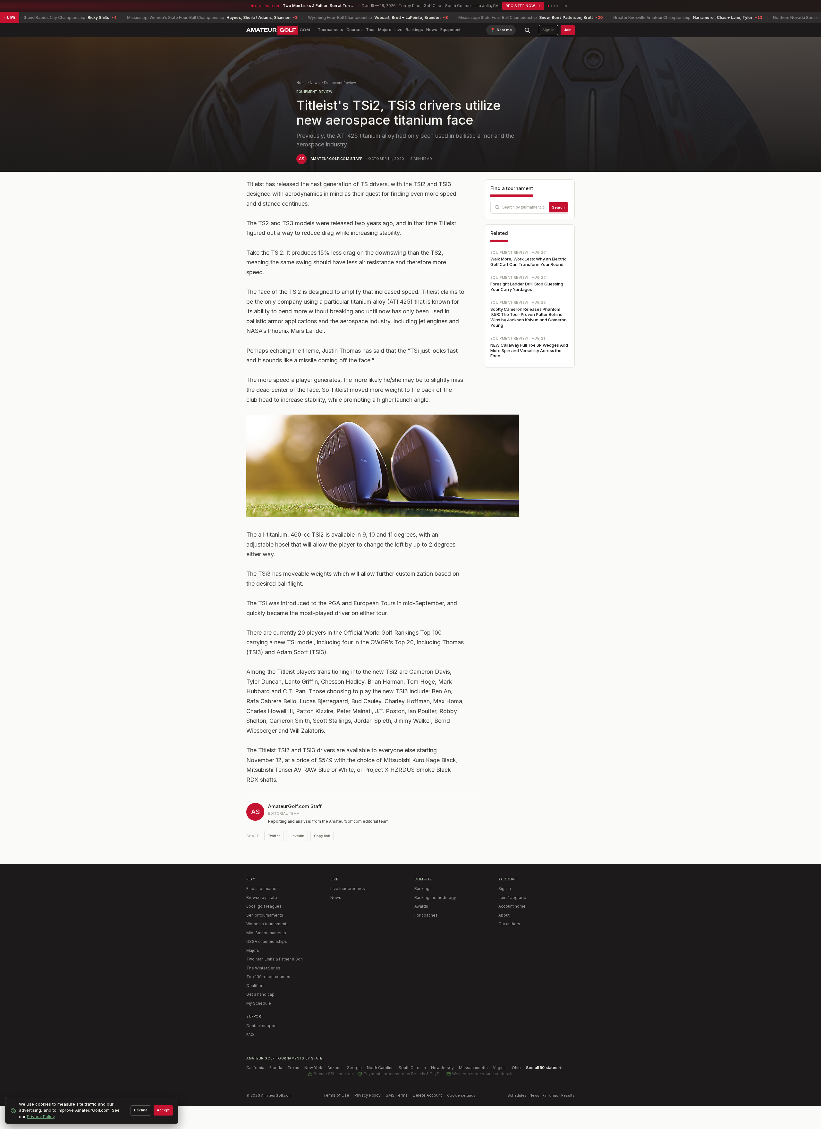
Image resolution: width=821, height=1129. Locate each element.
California (255, 1067)
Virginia (500, 1067)
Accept (163, 1110)
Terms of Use (336, 1095)
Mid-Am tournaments (266, 932)
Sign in (548, 30)
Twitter (274, 836)
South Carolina (412, 1067)
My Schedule (258, 1003)
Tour (370, 29)
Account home (512, 906)
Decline (141, 1110)
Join (567, 30)
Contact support (261, 1025)
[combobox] (529, 207)
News (431, 29)
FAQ (250, 1034)
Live (398, 29)
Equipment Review (340, 82)
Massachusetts (473, 1067)
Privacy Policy (367, 1095)
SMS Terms (397, 1095)
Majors (384, 29)
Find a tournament (263, 888)
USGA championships (266, 941)
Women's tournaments (267, 923)
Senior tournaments (264, 915)
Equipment (450, 29)
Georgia (354, 1067)
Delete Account (427, 1095)
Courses (354, 29)
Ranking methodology (435, 897)
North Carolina (380, 1067)
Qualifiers (255, 985)
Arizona (334, 1067)
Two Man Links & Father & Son (274, 959)
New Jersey (442, 1067)
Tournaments (330, 29)
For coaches (426, 915)
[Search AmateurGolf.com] (527, 30)
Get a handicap (260, 994)
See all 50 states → (544, 1067)
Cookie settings (461, 1095)
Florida (275, 1067)
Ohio (516, 1067)
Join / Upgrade (512, 897)
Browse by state (261, 897)
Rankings (414, 29)
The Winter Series (263, 968)
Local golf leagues (264, 906)
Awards (421, 906)
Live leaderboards (347, 888)
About (504, 915)
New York (313, 1067)
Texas (293, 1067)
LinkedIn (297, 836)
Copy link (322, 836)
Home (301, 82)
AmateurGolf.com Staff (336, 158)
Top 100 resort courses (268, 976)
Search (558, 207)
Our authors (509, 923)
